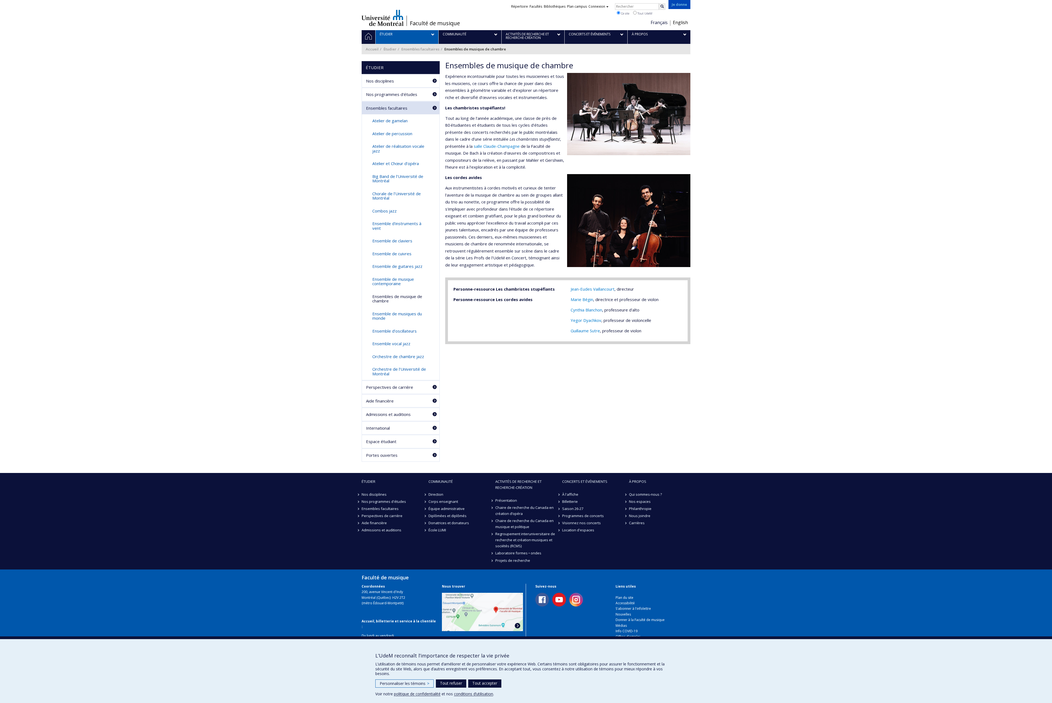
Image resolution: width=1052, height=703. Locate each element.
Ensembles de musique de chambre (397, 299)
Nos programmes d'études (391, 94)
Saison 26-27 (572, 508)
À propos (637, 481)
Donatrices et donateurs (448, 522)
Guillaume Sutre (585, 330)
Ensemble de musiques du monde (397, 316)
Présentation (506, 500)
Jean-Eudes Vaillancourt (592, 289)
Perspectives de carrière (389, 387)
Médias (621, 625)
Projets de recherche (512, 560)
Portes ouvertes (382, 455)
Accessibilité (625, 603)
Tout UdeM (644, 13)
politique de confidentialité (417, 693)
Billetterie (570, 501)
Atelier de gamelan (390, 120)
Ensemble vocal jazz (391, 343)
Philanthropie (640, 508)
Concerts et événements (584, 481)
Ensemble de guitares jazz (397, 266)
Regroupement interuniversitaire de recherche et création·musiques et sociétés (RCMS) (525, 539)
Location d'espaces (578, 530)
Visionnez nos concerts (581, 522)
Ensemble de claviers (392, 240)
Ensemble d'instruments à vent (396, 226)
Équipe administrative (446, 508)
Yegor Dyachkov (586, 320)
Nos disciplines (380, 81)
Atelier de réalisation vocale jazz (398, 148)
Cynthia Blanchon (586, 310)
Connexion (596, 6)
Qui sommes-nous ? (645, 494)
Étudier (390, 49)
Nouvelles (623, 614)
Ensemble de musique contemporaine (393, 281)
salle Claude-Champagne (497, 146)
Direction (435, 494)
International (378, 428)
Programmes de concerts (583, 515)
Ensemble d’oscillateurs (394, 331)
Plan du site (624, 597)
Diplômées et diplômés (447, 515)
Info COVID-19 (627, 631)
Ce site (624, 13)
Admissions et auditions (388, 414)
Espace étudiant (381, 441)
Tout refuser (451, 683)
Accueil (372, 49)
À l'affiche (570, 494)
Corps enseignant (443, 501)
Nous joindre (639, 515)
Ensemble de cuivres (391, 253)
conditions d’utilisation (473, 693)
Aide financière (380, 401)
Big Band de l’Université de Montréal (397, 179)
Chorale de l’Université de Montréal (396, 196)
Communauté (440, 481)
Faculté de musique (435, 23)
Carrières (637, 522)
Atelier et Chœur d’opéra (395, 163)
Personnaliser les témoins (404, 683)
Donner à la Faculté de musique (640, 619)
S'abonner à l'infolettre (633, 608)
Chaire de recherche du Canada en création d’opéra (524, 510)
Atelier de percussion (392, 133)
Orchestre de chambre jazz (398, 356)
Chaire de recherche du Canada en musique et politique (524, 523)
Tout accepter (484, 683)
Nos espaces (640, 501)
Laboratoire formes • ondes (518, 553)
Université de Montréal (383, 18)
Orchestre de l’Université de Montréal (399, 371)
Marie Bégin (582, 299)
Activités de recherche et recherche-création (518, 484)
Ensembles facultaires (420, 49)
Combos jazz (384, 211)
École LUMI (437, 530)
